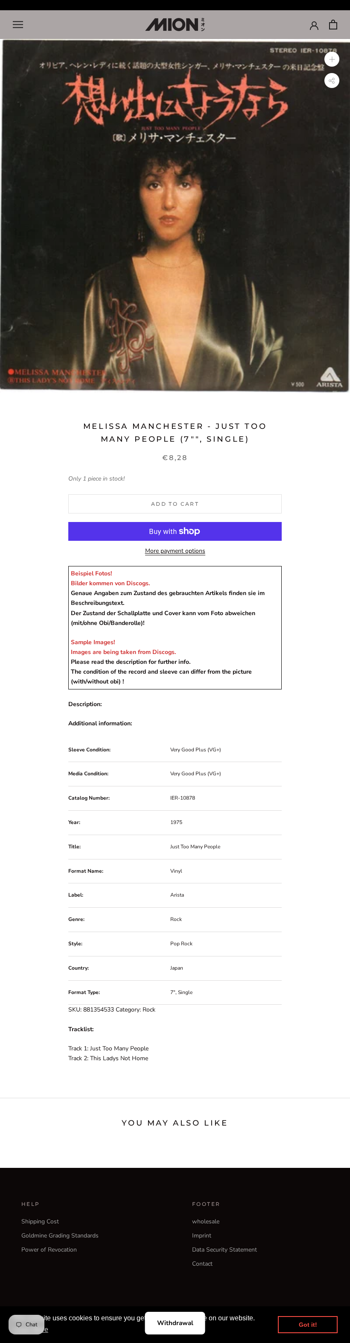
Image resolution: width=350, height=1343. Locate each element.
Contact (202, 1264)
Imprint (201, 1236)
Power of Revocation (49, 1250)
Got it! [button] (308, 1324)
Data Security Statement (224, 1250)
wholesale (205, 1221)
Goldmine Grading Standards (60, 1236)
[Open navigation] (18, 24)
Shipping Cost (40, 1221)
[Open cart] (333, 24)
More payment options (175, 551)
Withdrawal (175, 1323)
